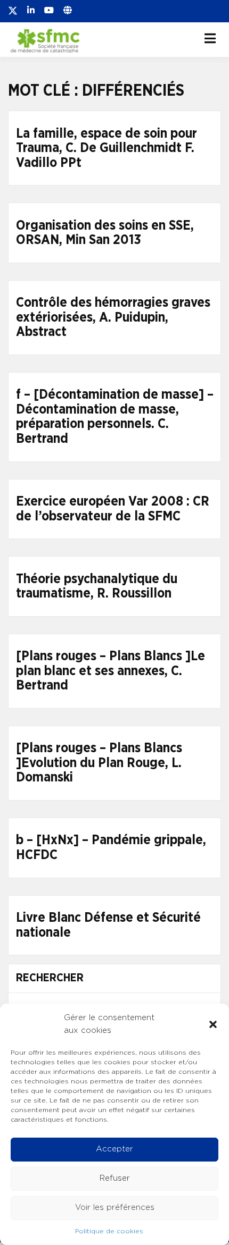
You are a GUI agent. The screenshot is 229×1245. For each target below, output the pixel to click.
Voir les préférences (114, 1208)
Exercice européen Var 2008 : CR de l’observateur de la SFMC (112, 509)
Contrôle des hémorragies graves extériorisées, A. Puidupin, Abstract (113, 317)
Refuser (115, 1178)
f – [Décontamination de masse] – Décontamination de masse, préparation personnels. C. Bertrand (115, 416)
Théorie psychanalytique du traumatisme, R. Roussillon (96, 587)
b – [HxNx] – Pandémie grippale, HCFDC (111, 848)
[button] (213, 1024)
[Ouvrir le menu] (210, 38)
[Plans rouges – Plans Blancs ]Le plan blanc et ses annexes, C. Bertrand (110, 671)
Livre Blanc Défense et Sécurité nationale (108, 925)
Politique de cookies (109, 1231)
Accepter (114, 1149)
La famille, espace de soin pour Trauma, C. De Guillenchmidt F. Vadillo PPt (106, 148)
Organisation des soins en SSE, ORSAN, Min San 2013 (105, 233)
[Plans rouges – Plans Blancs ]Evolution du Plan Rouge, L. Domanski (99, 763)
